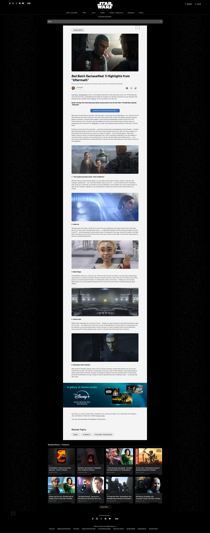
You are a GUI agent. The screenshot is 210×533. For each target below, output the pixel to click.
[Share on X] (131, 88)
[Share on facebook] (127, 88)
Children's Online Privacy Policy (89, 528)
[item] (72, 13)
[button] (105, 507)
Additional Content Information (64, 528)
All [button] (50, 21)
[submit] (185, 4)
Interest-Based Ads (142, 528)
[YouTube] (23, 3)
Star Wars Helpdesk (131, 528)
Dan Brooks (80, 87)
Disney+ (94, 99)
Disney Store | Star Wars (118, 528)
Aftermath (75, 104)
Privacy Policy (76, 528)
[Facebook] (20, 3)
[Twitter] (16, 3)
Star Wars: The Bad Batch (103, 434)
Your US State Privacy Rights (104, 528)
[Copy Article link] (135, 88)
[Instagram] (13, 3)
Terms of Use (52, 528)
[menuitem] (84, 13)
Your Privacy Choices (153, 528)
